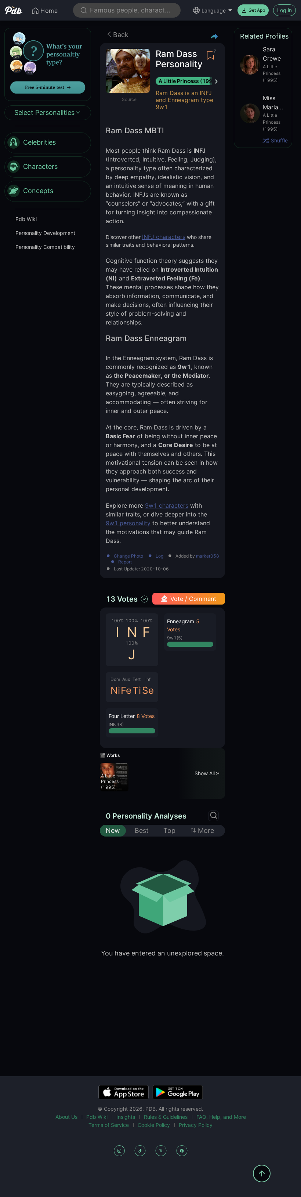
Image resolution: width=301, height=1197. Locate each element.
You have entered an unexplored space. (162, 953)
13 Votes (122, 599)
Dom (115, 679)
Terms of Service (108, 1125)
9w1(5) (174, 638)
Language (214, 10)
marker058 (207, 556)
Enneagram (180, 621)
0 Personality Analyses (146, 816)
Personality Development (45, 233)
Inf (147, 679)
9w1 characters (166, 505)
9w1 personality (128, 523)
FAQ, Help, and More (221, 1117)
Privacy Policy (196, 1125)
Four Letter (122, 716)
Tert (137, 679)
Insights (125, 1117)
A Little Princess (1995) (188, 81)
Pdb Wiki (26, 219)
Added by (197, 556)
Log (159, 556)
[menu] (47, 167)
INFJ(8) (116, 724)
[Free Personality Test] (47, 64)
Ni (115, 690)
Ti (137, 690)
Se (148, 690)
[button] (132, 722)
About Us (66, 1117)
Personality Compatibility (45, 247)
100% (117, 620)
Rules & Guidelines (166, 1117)
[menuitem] (47, 142)
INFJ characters (163, 236)
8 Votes (146, 716)
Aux (126, 679)
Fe (126, 690)
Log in (284, 10)
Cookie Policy (154, 1125)
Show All (205, 773)
